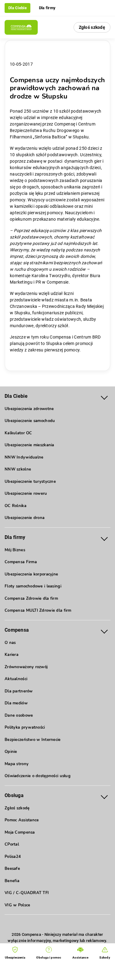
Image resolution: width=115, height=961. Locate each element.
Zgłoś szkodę (92, 27)
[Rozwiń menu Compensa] (104, 630)
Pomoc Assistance (22, 820)
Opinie (11, 751)
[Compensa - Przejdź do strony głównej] (21, 27)
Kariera (11, 654)
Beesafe (12, 868)
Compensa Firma (21, 562)
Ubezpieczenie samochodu (30, 421)
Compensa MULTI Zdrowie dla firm (38, 610)
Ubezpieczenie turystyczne (30, 481)
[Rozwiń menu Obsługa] (104, 796)
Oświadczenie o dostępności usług (38, 776)
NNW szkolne (18, 469)
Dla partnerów (19, 691)
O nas (10, 642)
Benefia (12, 881)
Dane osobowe (19, 715)
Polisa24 (13, 856)
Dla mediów (16, 703)
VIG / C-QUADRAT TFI (27, 893)
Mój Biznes (15, 550)
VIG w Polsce (17, 905)
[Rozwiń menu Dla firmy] (104, 538)
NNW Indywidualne (24, 457)
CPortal (12, 844)
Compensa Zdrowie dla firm (31, 598)
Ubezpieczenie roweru (26, 493)
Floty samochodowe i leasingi (33, 586)
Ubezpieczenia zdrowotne (29, 409)
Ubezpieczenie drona (24, 518)
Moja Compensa (20, 832)
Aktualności (16, 679)
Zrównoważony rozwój (26, 667)
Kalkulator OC (18, 433)
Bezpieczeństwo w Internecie (33, 739)
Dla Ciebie (17, 8)
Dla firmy (47, 8)
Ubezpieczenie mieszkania (29, 445)
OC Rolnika (15, 506)
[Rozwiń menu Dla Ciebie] (104, 396)
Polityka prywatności (25, 727)
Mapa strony (17, 764)
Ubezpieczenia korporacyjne (31, 574)
